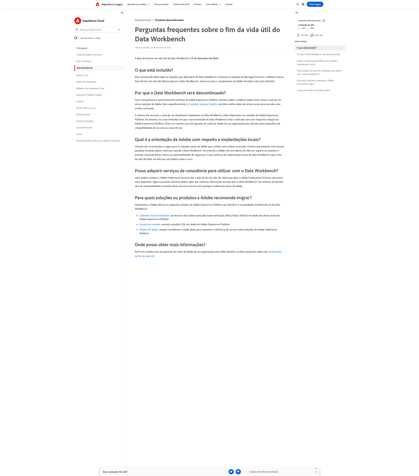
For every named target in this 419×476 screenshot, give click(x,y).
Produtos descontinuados (169, 20)
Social (79, 134)
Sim (303, 28)
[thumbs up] (231, 471)
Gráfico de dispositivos (86, 81)
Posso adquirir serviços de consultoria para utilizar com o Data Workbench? (319, 72)
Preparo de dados (148, 229)
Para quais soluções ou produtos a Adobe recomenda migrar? (315, 82)
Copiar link (318, 35)
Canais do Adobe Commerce (89, 54)
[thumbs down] (238, 471)
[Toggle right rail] (296, 13)
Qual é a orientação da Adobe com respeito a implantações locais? (317, 62)
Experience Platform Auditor (89, 94)
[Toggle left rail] (122, 13)
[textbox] (98, 30)
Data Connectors (83, 61)
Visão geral (81, 48)
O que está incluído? (307, 47)
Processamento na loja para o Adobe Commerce (98, 140)
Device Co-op (82, 75)
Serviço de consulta (149, 224)
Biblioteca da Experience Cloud (90, 88)
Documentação (143, 20)
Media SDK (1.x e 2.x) (86, 107)
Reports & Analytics (85, 121)
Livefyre (80, 101)
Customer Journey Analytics (203, 104)
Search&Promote (84, 127)
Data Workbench (85, 67)
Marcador (304, 35)
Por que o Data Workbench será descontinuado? (319, 54)
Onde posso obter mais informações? (313, 90)
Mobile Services (83, 114)
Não (312, 28)
